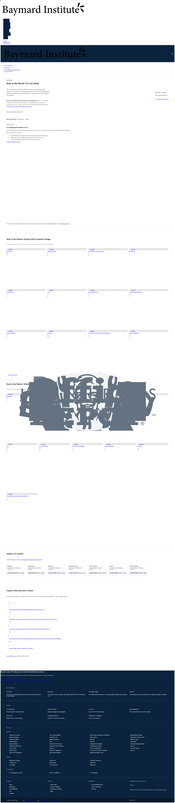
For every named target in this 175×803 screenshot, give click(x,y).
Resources (91, 781)
